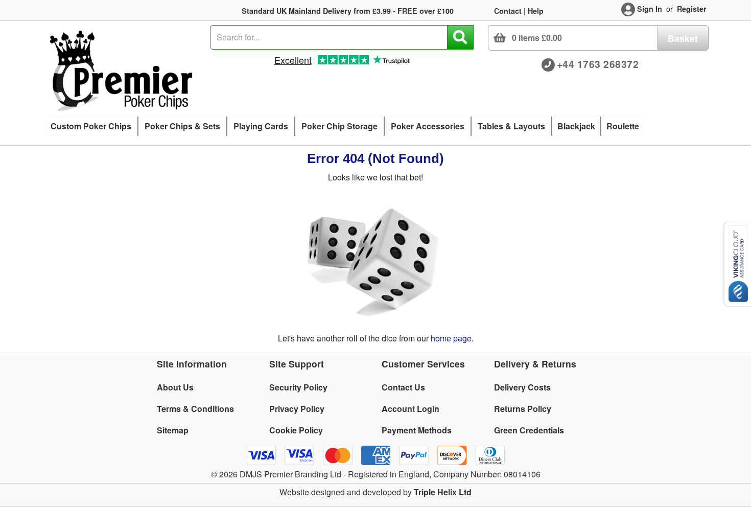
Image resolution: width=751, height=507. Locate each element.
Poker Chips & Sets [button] (182, 126)
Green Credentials (529, 430)
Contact (508, 11)
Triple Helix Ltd (443, 492)
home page (451, 338)
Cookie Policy (296, 430)
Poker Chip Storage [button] (339, 126)
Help (536, 11)
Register (692, 9)
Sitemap (173, 430)
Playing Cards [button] (260, 126)
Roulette (622, 126)
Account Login (410, 408)
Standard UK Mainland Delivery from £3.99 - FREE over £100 (348, 11)
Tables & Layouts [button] (511, 126)
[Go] (460, 37)
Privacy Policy (296, 408)
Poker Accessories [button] (427, 126)
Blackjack (576, 126)
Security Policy (298, 387)
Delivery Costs (522, 387)
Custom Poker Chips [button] (91, 126)
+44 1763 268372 (598, 64)
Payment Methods (417, 430)
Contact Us (403, 387)
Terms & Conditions (195, 408)
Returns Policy (522, 408)
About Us (175, 387)
